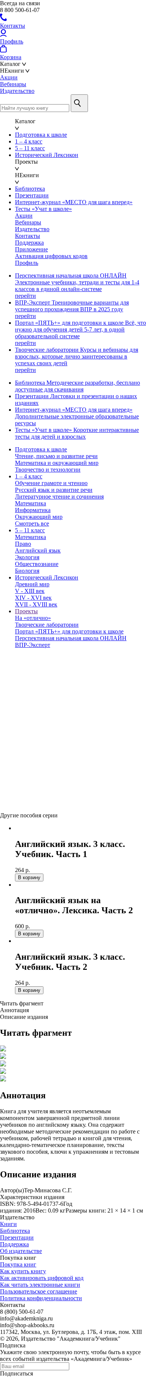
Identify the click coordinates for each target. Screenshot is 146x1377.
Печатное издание (23, 759)
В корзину (14, 801)
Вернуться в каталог (26, 808)
